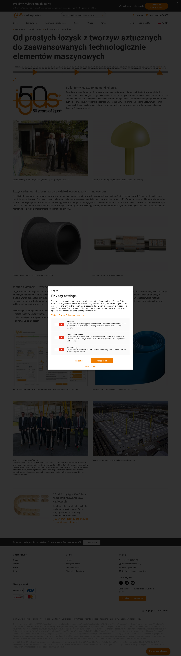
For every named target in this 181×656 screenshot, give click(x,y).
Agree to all (102, 361)
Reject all (79, 361)
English (54, 290)
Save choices (90, 366)
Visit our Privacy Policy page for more (67, 315)
